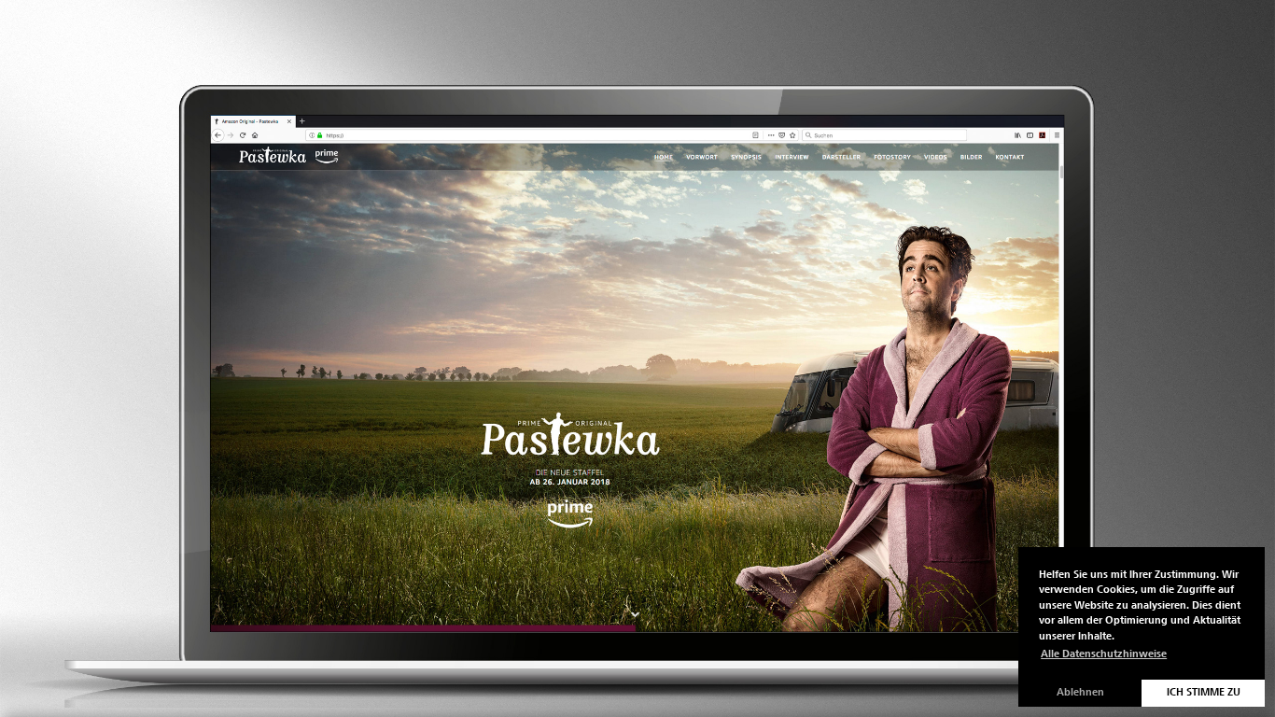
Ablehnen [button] (1080, 692)
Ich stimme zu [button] (1203, 692)
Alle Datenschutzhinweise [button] (1104, 654)
